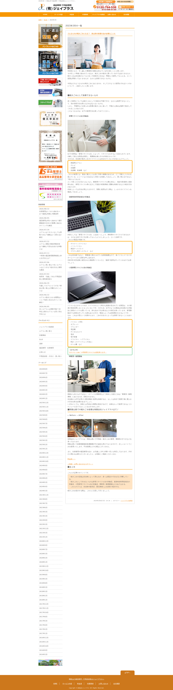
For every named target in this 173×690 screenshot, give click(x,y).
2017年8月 (43, 617)
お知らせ (42, 352)
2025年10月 (43, 411)
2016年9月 (43, 650)
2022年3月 (43, 524)
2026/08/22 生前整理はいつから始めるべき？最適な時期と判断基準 (49, 211)
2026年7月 (43, 373)
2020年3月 (43, 554)
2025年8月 (43, 419)
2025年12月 (43, 403)
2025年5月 (43, 432)
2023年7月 (43, 503)
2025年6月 (43, 428)
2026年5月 (43, 382)
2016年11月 (43, 642)
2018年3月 (43, 591)
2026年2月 (43, 394)
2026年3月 (43, 390)
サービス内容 (58, 14)
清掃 (40, 344)
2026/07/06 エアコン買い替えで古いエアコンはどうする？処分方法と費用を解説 (50, 266)
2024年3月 (43, 491)
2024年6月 (43, 478)
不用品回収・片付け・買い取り (50, 356)
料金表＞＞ (72, 459)
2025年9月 (43, 415)
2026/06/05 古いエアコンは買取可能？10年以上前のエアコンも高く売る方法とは (50, 310)
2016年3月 (43, 654)
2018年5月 (43, 587)
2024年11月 (43, 457)
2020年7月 (43, 549)
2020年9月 (43, 545)
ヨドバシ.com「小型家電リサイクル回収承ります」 (88, 352)
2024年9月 (43, 465)
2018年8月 (43, 583)
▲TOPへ (127, 673)
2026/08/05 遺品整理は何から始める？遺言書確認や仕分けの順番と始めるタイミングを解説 (50, 221)
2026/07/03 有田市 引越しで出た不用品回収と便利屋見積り (50, 276)
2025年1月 (43, 449)
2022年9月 (43, 520)
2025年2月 (43, 445)
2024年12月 (43, 453)
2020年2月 (43, 558)
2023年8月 (43, 499)
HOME (45, 14)
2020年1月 (43, 562)
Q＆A (41, 339)
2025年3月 (43, 440)
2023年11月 (43, 495)
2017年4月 (43, 625)
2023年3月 (43, 516)
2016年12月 (43, 638)
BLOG (45, 20)
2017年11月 (43, 608)
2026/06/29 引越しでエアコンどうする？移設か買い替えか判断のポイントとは (50, 287)
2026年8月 (43, 369)
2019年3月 (43, 579)
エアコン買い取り (45, 331)
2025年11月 (43, 407)
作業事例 (85, 14)
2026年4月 (43, 386)
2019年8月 (43, 575)
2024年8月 (43, 470)
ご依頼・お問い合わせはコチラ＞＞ (80, 464)
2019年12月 (43, 566)
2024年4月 (43, 487)
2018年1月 (43, 600)
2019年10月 (43, 570)
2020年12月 (43, 541)
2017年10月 (43, 612)
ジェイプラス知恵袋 (98, 14)
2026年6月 (43, 377)
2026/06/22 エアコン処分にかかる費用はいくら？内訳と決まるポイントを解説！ (50, 298)
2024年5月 (43, 482)
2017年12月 (43, 604)
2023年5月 (43, 512)
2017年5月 (43, 621)
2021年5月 (43, 533)
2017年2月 (43, 629)
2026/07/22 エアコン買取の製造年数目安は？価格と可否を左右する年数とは (50, 245)
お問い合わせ (112, 14)
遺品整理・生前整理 (46, 348)
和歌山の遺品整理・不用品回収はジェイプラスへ (86, 679)
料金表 (72, 14)
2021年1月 (43, 537)
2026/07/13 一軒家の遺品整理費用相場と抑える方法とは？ (50, 255)
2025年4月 (43, 436)
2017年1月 (43, 633)
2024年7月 (43, 474)
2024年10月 (43, 461)
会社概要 (126, 14)
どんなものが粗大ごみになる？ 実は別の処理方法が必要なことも (92, 33)
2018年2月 (43, 596)
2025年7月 (43, 423)
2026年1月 (43, 398)
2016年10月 (43, 646)
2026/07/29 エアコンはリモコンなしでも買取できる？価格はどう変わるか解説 (50, 233)
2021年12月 (43, 529)
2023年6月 (43, 507)
